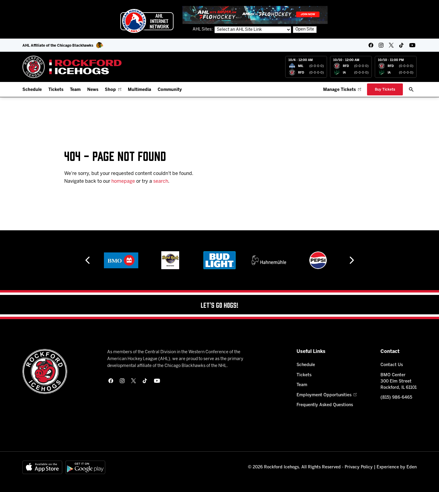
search (160, 181)
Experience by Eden (397, 467)
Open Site (304, 29)
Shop (110, 90)
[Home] (72, 67)
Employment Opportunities (324, 395)
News (92, 90)
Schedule (32, 90)
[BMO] (121, 260)
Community (170, 90)
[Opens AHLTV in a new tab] (255, 15)
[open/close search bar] (411, 89)
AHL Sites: (203, 29)
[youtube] (412, 45)
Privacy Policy (359, 467)
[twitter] (391, 45)
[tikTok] (401, 45)
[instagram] (381, 45)
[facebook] (370, 45)
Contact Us (391, 365)
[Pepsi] (318, 260)
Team (75, 90)
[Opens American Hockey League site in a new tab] (146, 21)
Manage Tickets (339, 90)
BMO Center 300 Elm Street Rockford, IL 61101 (398, 381)
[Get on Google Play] (85, 467)
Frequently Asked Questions (325, 405)
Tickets (55, 90)
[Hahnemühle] (269, 260)
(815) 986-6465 (396, 398)
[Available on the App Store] (42, 467)
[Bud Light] (219, 260)
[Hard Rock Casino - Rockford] (170, 260)
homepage (123, 181)
